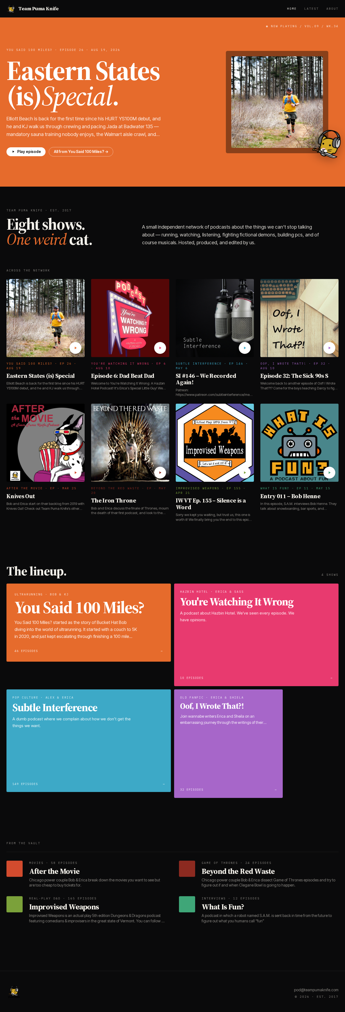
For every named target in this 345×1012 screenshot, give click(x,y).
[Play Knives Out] (75, 473)
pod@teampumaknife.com (316, 989)
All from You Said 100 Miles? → (81, 151)
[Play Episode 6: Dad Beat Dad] (160, 348)
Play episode (29, 151)
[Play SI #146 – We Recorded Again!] (245, 348)
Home (292, 9)
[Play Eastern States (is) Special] (75, 348)
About (332, 9)
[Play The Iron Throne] (160, 473)
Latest (311, 9)
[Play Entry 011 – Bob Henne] (329, 473)
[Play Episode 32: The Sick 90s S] (329, 348)
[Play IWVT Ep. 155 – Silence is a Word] (245, 473)
